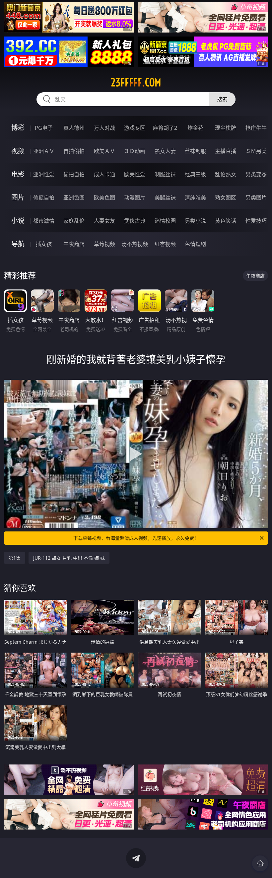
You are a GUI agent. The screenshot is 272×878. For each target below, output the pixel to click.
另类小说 (195, 220)
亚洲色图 (74, 197)
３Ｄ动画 (134, 151)
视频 (18, 150)
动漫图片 (134, 197)
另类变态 (256, 174)
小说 (18, 220)
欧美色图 (104, 197)
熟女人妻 (165, 151)
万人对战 (104, 127)
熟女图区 (225, 197)
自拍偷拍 (74, 151)
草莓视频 (104, 244)
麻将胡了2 (165, 127)
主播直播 (225, 151)
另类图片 (256, 197)
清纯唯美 (195, 197)
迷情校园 (165, 220)
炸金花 (195, 127)
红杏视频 (165, 244)
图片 (18, 197)
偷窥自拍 (43, 197)
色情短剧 (195, 244)
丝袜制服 (195, 151)
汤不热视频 (134, 244)
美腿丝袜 (165, 197)
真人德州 (74, 127)
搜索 (222, 99)
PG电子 (44, 127)
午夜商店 (74, 244)
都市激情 (43, 220)
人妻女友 (104, 220)
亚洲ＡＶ (43, 151)
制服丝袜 (165, 174)
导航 (18, 243)
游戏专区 (134, 127)
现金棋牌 (225, 127)
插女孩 (44, 244)
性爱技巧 (256, 220)
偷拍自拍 (74, 174)
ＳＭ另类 (256, 151)
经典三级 (195, 174)
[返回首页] (260, 863)
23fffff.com (136, 82)
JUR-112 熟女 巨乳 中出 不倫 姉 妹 (69, 558)
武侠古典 (134, 220)
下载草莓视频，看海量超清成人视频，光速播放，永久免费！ (136, 538)
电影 (18, 174)
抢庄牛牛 (256, 127)
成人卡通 (104, 174)
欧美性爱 (134, 174)
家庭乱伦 (74, 220)
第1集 (15, 558)
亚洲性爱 (43, 174)
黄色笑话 (225, 220)
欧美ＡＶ (104, 151)
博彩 (18, 127)
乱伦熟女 (225, 174)
